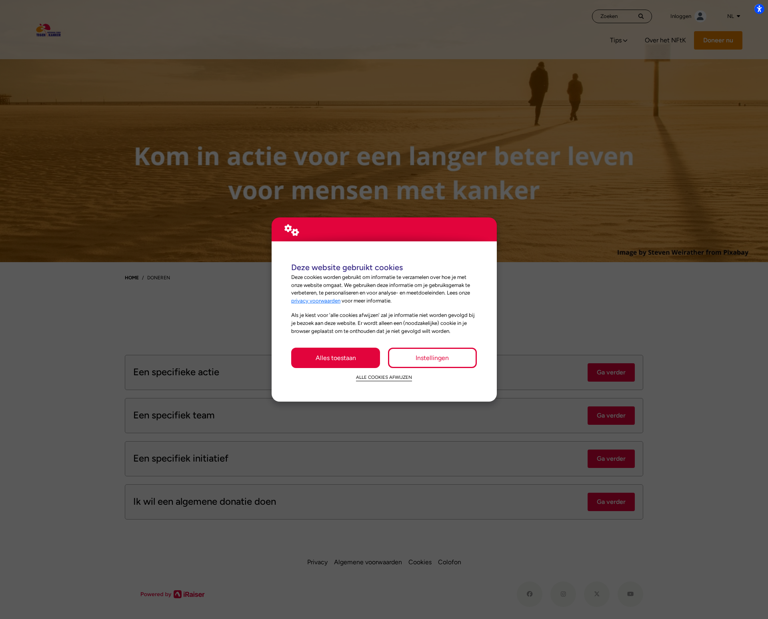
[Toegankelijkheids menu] (759, 9)
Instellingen (432, 358)
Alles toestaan (336, 358)
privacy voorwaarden (315, 300)
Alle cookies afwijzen (384, 377)
